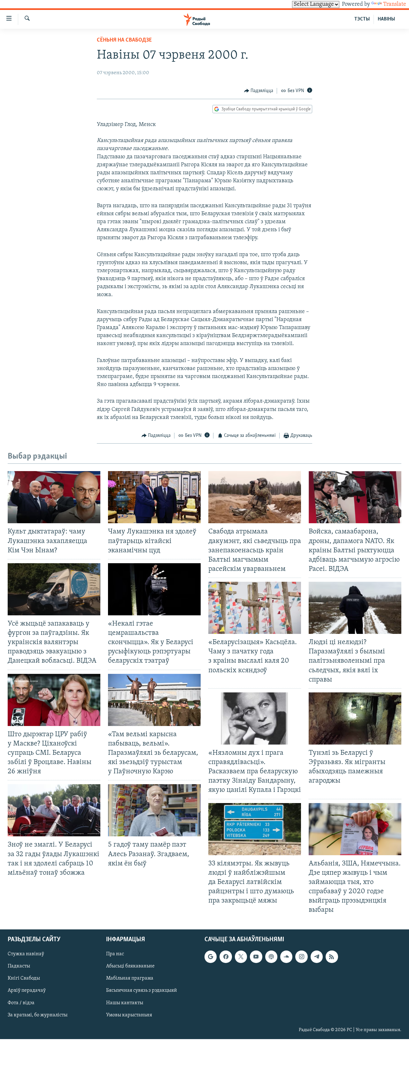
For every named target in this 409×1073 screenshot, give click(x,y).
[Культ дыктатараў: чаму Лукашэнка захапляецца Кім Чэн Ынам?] (54, 497)
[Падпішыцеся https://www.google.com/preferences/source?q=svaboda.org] (210, 957)
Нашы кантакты (124, 1003)
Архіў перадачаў (27, 990)
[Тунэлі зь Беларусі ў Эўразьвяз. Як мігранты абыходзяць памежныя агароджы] (355, 718)
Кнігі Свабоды (24, 978)
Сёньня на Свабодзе (124, 40)
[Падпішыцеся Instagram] (301, 957)
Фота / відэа (21, 1003)
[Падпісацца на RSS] (332, 957)
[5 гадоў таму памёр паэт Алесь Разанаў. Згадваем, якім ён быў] (154, 810)
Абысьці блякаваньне (130, 966)
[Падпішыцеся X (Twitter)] (241, 957)
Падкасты (19, 966)
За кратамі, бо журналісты (37, 1015)
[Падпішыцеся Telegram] (317, 957)
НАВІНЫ (386, 19)
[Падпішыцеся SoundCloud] (286, 957)
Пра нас (115, 954)
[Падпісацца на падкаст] (271, 957)
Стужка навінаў (26, 954)
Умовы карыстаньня (129, 1015)
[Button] (259, 91)
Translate (394, 4)
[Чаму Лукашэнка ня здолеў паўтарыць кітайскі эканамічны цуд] (154, 497)
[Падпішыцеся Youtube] (256, 957)
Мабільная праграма (129, 978)
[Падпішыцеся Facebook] (226, 957)
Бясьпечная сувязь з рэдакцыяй (141, 990)
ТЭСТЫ (362, 19)
